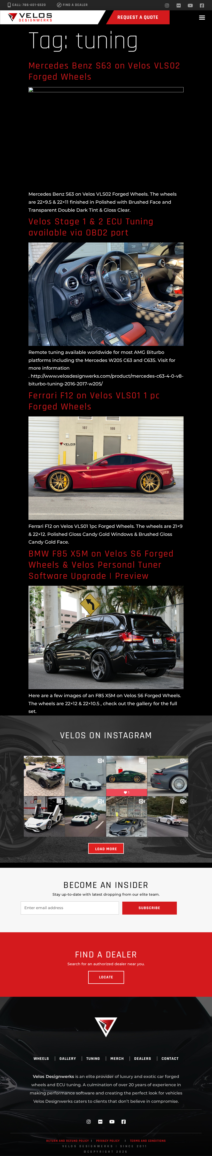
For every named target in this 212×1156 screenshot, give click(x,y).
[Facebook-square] (202, 5)
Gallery (67, 1058)
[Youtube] (190, 5)
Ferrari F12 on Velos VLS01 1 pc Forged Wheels (94, 401)
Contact (170, 1058)
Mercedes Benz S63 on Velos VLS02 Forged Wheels (104, 71)
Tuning (93, 1058)
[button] (202, 17)
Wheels (41, 1058)
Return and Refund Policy (67, 1141)
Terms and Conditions (148, 1141)
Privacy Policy (108, 1141)
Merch (117, 1058)
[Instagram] (167, 5)
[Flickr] (178, 5)
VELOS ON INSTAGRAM (106, 735)
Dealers (142, 1058)
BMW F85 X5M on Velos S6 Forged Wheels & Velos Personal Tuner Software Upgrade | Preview (101, 565)
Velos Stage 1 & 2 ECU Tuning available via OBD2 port (91, 227)
